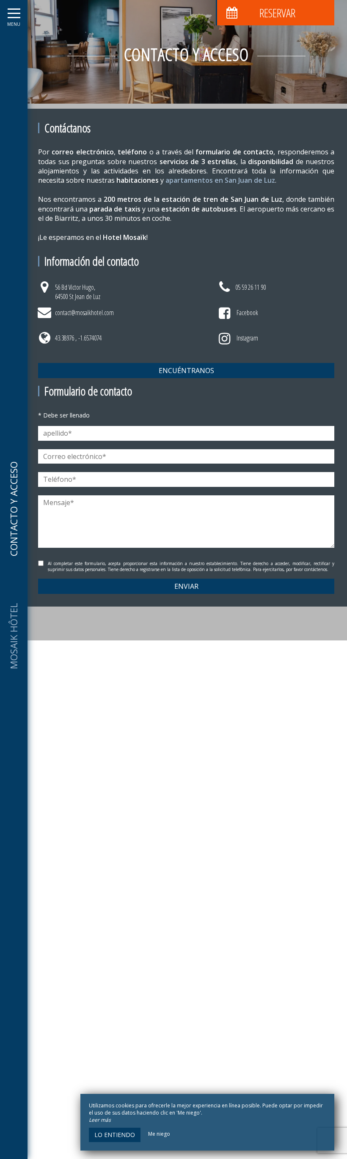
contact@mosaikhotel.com (84, 312)
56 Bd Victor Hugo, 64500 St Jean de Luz (77, 292)
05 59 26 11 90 (250, 287)
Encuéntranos (186, 370)
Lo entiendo (114, 1135)
